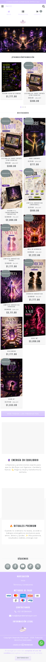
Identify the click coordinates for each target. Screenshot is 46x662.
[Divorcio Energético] (34, 276)
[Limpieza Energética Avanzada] (11, 287)
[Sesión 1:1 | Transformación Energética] (11, 189)
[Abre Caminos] (34, 137)
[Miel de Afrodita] (34, 231)
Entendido (23, 658)
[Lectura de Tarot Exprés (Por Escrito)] (34, 81)
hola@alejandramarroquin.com (24, 616)
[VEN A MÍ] (34, 320)
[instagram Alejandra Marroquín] (8, 566)
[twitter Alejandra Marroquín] (38, 566)
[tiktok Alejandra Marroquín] (30, 566)
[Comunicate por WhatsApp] (41, 643)
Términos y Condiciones (23, 585)
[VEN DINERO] (11, 333)
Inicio (23, 580)
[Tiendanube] (23, 645)
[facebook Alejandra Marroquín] (15, 566)
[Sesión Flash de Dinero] (11, 78)
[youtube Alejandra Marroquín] (23, 566)
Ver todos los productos (23, 414)
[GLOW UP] (11, 378)
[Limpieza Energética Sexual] (11, 240)
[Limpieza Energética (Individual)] (34, 185)
